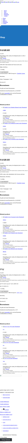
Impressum (6, 416)
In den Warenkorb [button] (23, 107)
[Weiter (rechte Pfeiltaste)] (2, 442)
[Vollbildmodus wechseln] (2, 441)
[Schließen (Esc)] (4, 441)
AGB (4, 422)
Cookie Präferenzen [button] (4, 401)
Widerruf (6, 430)
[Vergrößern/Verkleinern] (0, 441)
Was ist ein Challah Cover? (6, 414)
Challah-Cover (21, 73)
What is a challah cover (5, 412)
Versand (4, 58)
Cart (1, 8)
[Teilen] (3, 441)
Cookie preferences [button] (4, 404)
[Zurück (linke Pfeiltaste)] (0, 442)
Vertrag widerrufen (6, 439)
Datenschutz (7, 419)
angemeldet (7, 93)
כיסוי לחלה (19, 292)
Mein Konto (6, 394)
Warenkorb (6, 397)
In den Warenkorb (4, 72)
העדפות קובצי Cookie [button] (5, 406)
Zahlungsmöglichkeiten (10, 428)
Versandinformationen (10, 425)
